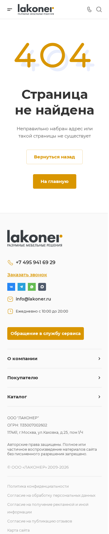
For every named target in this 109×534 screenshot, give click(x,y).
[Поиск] (99, 9)
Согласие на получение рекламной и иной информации (47, 508)
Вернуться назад (54, 157)
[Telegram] (21, 287)
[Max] (42, 287)
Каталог (17, 397)
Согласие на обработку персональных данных (51, 495)
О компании (22, 358)
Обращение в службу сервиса (46, 333)
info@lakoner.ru (33, 299)
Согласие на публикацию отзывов (39, 521)
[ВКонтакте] (11, 287)
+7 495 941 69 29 (35, 262)
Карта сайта (18, 530)
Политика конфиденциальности (38, 486)
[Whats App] (32, 287)
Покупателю (22, 377)
